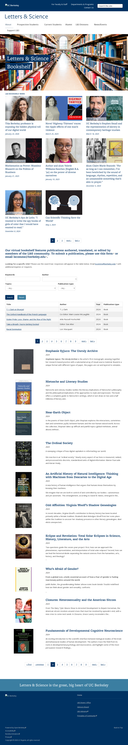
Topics (8, 284)
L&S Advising (82, 711)
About (8, 24)
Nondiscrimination (12, 734)
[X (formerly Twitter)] (7, 700)
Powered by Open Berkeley (15, 728)
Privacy (8, 737)
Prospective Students (28, 24)
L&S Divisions (82, 24)
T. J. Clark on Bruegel (15, 309)
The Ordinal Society (59, 443)
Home (79, 695)
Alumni (68, 24)
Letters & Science (26, 16)
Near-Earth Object (58, 412)
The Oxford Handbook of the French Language (26, 314)
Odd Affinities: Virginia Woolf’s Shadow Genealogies (81, 505)
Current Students (53, 24)
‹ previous (40, 665)
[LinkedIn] (12, 700)
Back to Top (118, 727)
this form (107, 253)
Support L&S (13, 30)
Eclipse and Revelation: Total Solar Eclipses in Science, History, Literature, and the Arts (83, 537)
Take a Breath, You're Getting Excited (22, 324)
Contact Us (89, 7)
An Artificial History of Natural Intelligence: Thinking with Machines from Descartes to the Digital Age (82, 475)
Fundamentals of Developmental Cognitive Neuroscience (84, 630)
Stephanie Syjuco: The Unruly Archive (72, 351)
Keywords (10, 274)
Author (45, 274)
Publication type (66, 284)
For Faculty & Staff (59, 4)
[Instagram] (17, 700)
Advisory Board (83, 707)
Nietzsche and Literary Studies (67, 381)
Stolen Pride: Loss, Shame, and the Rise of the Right (28, 319)
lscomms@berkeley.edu (30, 257)
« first (29, 665)
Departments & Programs (82, 4)
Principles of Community (87, 716)
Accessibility (10, 731)
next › (69, 241)
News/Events (100, 24)
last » (78, 241)
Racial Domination (14, 329)
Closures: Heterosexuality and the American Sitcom (81, 600)
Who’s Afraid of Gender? (62, 569)
